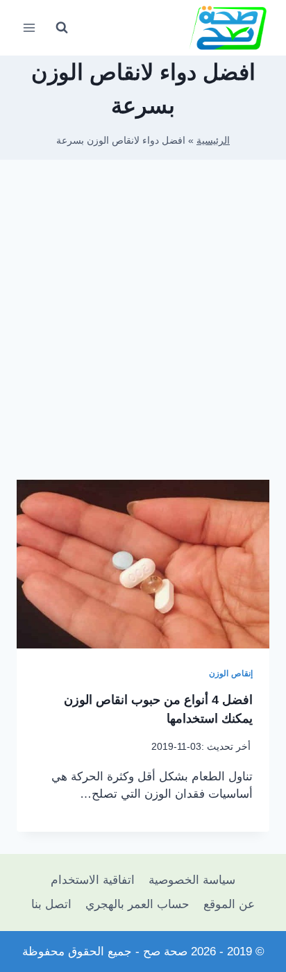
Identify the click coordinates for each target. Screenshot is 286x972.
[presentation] (143, 564)
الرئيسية (213, 140)
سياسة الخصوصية (192, 880)
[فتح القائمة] (29, 27)
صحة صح (165, 951)
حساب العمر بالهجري (137, 904)
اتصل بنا (51, 904)
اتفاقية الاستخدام (93, 880)
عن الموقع (229, 904)
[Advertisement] (143, 325)
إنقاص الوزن (231, 673)
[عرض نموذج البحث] (61, 27)
